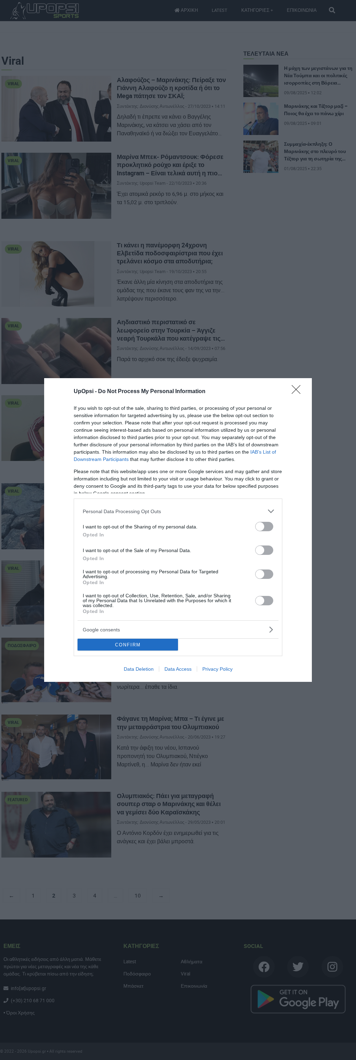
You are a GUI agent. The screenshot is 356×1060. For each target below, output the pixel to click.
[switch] (264, 526)
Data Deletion (139, 669)
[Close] (298, 391)
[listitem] (178, 511)
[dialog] (178, 530)
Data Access (178, 669)
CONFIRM (128, 644)
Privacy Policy (217, 669)
